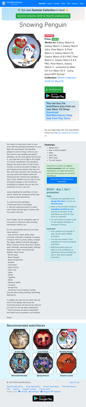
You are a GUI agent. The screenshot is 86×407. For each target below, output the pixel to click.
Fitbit (63, 3)
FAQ (68, 3)
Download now (55, 89)
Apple (49, 3)
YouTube (23, 391)
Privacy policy (45, 389)
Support (75, 3)
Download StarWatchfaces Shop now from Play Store (59, 115)
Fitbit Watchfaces (69, 386)
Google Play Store (58, 201)
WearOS (42, 3)
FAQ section (63, 133)
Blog (81, 3)
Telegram (57, 391)
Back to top (74, 382)
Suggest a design (29, 389)
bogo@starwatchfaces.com (62, 209)
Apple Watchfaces (33, 386)
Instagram (46, 391)
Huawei (56, 3)
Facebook (35, 391)
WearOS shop (56, 204)
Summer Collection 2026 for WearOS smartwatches (43, 16)
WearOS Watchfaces (15, 386)
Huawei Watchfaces (51, 386)
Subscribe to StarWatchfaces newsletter (61, 180)
